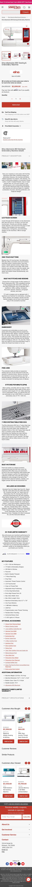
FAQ (3, 852)
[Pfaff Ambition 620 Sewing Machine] (8, 782)
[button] (2, 7)
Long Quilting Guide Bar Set (13, 629)
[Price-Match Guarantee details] (20, 126)
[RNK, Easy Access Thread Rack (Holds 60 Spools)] (23, 728)
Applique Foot (9, 643)
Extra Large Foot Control (12, 669)
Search (26, 12)
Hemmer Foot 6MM (10, 631)
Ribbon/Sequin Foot (11, 653)
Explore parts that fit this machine (13, 139)
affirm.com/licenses (4, 881)
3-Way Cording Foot (11, 641)
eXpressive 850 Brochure (12, 685)
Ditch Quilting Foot (10, 645)
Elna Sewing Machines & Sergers (17, 17)
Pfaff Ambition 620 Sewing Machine (7, 790)
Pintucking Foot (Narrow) (12, 660)
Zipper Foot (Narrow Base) (13, 624)
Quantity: (4, 95)
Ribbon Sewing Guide (11, 626)
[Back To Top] (29, 884)
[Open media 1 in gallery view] (26, 26)
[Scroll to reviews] (16, 68)
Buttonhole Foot (9, 636)
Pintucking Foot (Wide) (11, 657)
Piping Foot (8, 648)
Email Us (5, 849)
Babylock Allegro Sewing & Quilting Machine (8, 736)
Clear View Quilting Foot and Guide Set (16, 650)
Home (3, 17)
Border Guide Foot (10, 638)
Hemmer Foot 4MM (10, 633)
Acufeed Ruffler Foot (11, 662)
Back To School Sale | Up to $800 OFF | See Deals (16, 2)
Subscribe (26, 817)
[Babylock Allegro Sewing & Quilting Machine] (8, 728)
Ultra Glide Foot (9, 655)
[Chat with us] (24, 7)
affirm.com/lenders (23, 875)
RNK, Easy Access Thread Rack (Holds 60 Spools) (23, 736)
